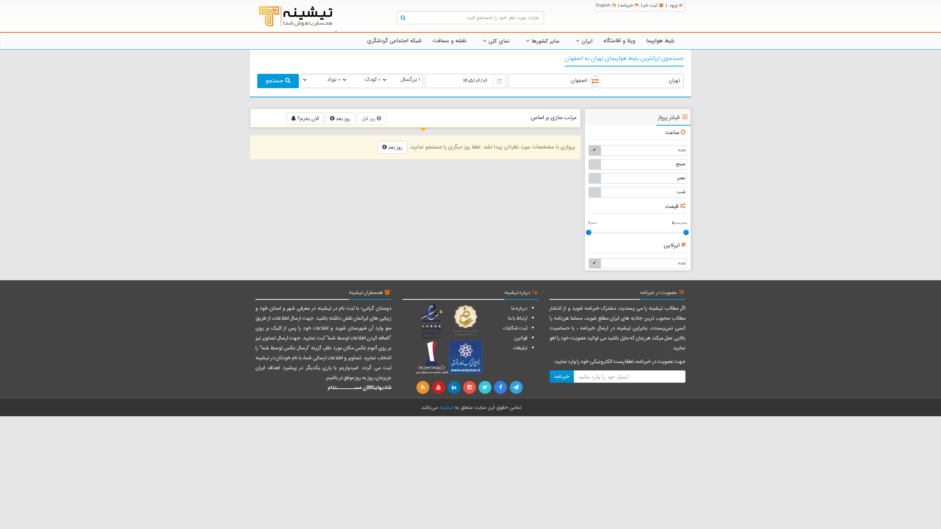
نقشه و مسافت (449, 40)
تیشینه (446, 407)
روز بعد (342, 119)
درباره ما (519, 308)
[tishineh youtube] (439, 388)
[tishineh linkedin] (454, 388)
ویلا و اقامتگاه (619, 40)
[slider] (588, 232)
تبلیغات (520, 348)
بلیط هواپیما (660, 40)
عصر (681, 178)
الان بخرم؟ (307, 119)
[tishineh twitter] (485, 388)
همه (682, 150)
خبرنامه (626, 5)
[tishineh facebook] (501, 388)
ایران (586, 41)
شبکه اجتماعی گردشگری (394, 40)
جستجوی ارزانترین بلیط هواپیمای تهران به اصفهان (624, 58)
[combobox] (640, 81)
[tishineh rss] (423, 388)
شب (681, 192)
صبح (681, 164)
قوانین (520, 338)
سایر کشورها (544, 41)
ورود (673, 5)
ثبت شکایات (515, 328)
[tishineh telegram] (516, 388)
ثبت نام (650, 5)
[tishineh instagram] (470, 388)
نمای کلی (498, 41)
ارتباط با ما (517, 318)
